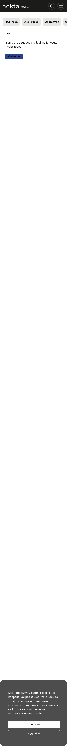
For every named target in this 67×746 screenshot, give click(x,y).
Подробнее (34, 734)
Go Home (14, 56)
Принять (34, 724)
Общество (52, 22)
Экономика (31, 22)
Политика (11, 22)
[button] (51, 6)
